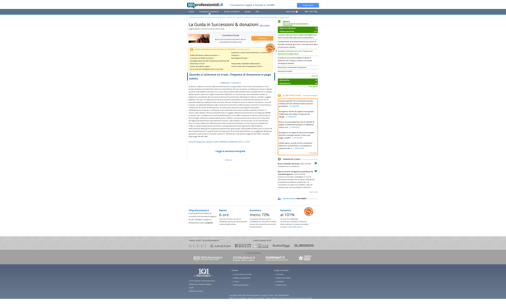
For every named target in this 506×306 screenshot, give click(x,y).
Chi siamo (280, 274)
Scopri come (308, 5)
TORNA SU (228, 160)
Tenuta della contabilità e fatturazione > (246, 63)
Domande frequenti (241, 285)
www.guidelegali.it (277, 258)
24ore (260, 246)
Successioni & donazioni (215, 17)
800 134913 (310, 11)
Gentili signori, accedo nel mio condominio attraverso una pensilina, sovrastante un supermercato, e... (295, 145)
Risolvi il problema (231, 11)
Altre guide (313, 86)
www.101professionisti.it (207, 258)
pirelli (243, 245)
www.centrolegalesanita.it (305, 258)
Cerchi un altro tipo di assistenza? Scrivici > (247, 66)
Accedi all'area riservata (243, 274)
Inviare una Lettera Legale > (200, 66)
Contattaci (280, 281)
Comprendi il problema (209, 11)
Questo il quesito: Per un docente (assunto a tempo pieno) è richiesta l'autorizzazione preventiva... (296, 103)
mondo (304, 245)
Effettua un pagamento (242, 278)
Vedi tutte (314, 192)
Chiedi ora (262, 38)
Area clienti (291, 11)
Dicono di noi (281, 285)
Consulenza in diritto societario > (202, 58)
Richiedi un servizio (196, 291)
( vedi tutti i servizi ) (243, 49)
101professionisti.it (196, 17)
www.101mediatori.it (244, 258)
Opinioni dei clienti (283, 278)
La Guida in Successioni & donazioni (223, 24)
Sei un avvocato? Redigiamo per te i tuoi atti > (207, 69)
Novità (247, 11)
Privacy (236, 281)
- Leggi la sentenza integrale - (230, 151)
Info (257, 11)
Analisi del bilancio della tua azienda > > (205, 55)
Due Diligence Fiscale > (239, 58)
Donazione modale (285, 71)
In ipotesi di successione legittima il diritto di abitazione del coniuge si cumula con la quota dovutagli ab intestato (295, 60)
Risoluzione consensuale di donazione (292, 67)
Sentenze (231, 17)
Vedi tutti (314, 76)
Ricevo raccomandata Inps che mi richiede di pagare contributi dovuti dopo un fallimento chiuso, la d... (296, 124)
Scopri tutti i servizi (294, 227)
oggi (281, 245)
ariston (220, 245)
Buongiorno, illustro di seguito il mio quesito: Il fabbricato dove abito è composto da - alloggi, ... (296, 114)
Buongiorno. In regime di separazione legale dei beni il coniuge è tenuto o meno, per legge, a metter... (296, 135)
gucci (197, 245)
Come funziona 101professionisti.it (202, 281)
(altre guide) (264, 25)
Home (191, 11)
